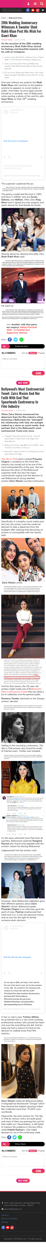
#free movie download (12, 10)
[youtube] (33, 10)
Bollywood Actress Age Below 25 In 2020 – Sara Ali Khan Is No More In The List (23, 446)
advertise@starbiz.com (13, 1209)
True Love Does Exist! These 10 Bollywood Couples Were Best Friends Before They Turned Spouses (23, 66)
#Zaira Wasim (20, 1144)
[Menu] (35, 4)
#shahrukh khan (21, 346)
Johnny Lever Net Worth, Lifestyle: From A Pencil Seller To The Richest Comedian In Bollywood (24, 58)
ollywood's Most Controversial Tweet (21, 690)
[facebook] (28, 10)
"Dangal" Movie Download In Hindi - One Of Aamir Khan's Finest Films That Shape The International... (22, 438)
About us (5, 1215)
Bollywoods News (15, 18)
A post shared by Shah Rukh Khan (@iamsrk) (21, 176)
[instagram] (38, 10)
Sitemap (4, 1222)
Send (38, 373)
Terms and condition (9, 1218)
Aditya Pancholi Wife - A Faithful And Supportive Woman (21, 330)
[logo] (7, 3)
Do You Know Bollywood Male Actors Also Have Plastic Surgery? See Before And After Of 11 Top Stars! (23, 75)
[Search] (42, 4)
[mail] (43, 10)
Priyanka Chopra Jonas (21, 1009)
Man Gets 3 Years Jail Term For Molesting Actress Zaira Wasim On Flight (24, 452)
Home (3, 18)
